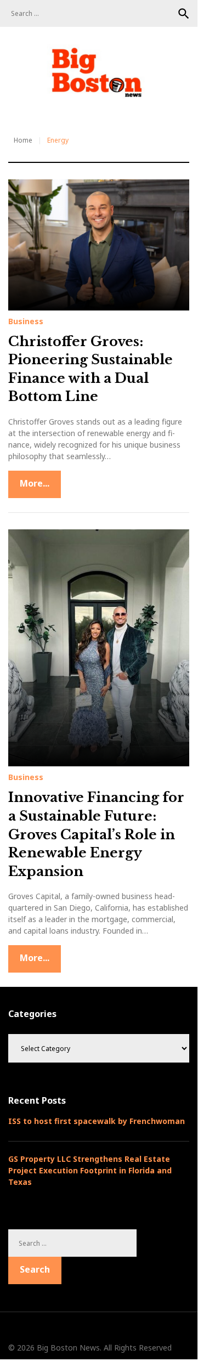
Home (23, 140)
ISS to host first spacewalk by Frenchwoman (96, 1121)
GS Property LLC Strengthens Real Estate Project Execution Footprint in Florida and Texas (90, 1170)
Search (184, 14)
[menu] (22, 108)
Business (25, 321)
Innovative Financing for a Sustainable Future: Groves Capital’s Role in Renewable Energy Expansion (96, 834)
